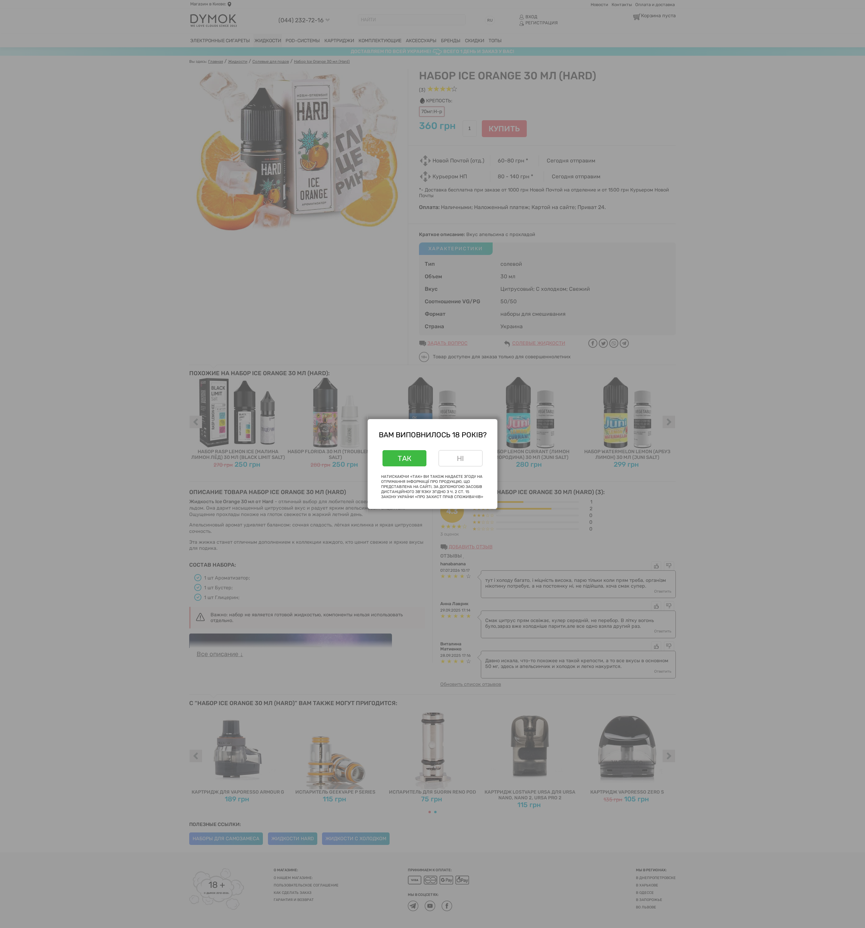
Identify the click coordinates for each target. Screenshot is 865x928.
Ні (460, 458)
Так (405, 458)
